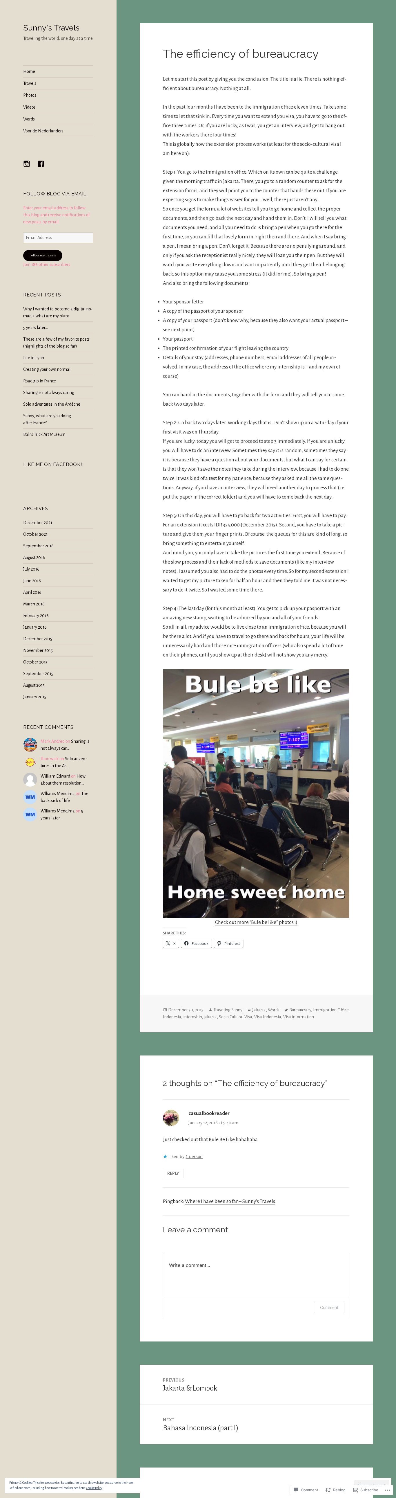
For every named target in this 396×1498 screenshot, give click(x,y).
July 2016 (31, 569)
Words (29, 119)
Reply (173, 1173)
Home (29, 71)
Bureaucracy (300, 1010)
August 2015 (34, 685)
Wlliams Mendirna (58, 793)
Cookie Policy (94, 1488)
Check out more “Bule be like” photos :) (256, 922)
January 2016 (35, 627)
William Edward (55, 776)
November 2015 (38, 650)
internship (192, 1017)
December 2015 (37, 638)
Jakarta (259, 1010)
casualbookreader (209, 1113)
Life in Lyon (33, 357)
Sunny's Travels (51, 27)
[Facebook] (44, 167)
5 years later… (35, 327)
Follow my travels (43, 255)
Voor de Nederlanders (43, 131)
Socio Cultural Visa (235, 1017)
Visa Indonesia (267, 1017)
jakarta (210, 1017)
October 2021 (35, 534)
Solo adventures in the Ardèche (51, 404)
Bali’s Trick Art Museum (44, 434)
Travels (29, 83)
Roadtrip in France (39, 381)
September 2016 (38, 546)
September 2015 (38, 673)
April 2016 (32, 592)
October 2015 (35, 662)
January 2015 (34, 697)
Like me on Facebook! (52, 464)
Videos (29, 107)
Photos (29, 95)
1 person (194, 1156)
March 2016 (34, 604)
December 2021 (37, 522)
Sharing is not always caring (48, 392)
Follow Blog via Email (54, 194)
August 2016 (34, 557)
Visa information (298, 1017)
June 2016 (32, 580)
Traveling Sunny (227, 1010)
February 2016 (36, 615)
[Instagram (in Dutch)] (30, 167)
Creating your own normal (46, 369)
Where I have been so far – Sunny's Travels (230, 1201)
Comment (329, 1307)
